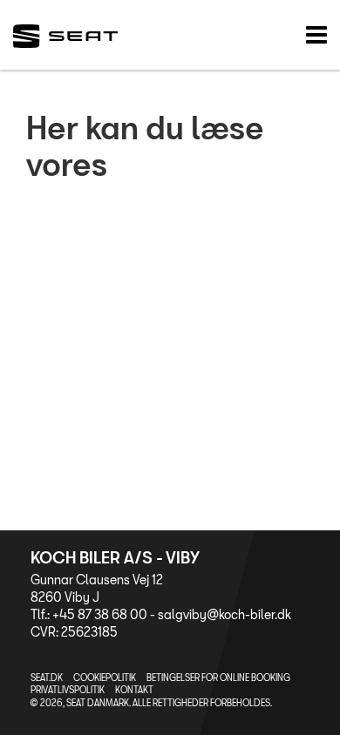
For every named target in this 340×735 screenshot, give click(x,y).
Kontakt (134, 689)
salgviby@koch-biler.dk (224, 614)
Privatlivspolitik (68, 689)
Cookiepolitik (104, 677)
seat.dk (47, 677)
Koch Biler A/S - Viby (115, 557)
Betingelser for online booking (218, 677)
